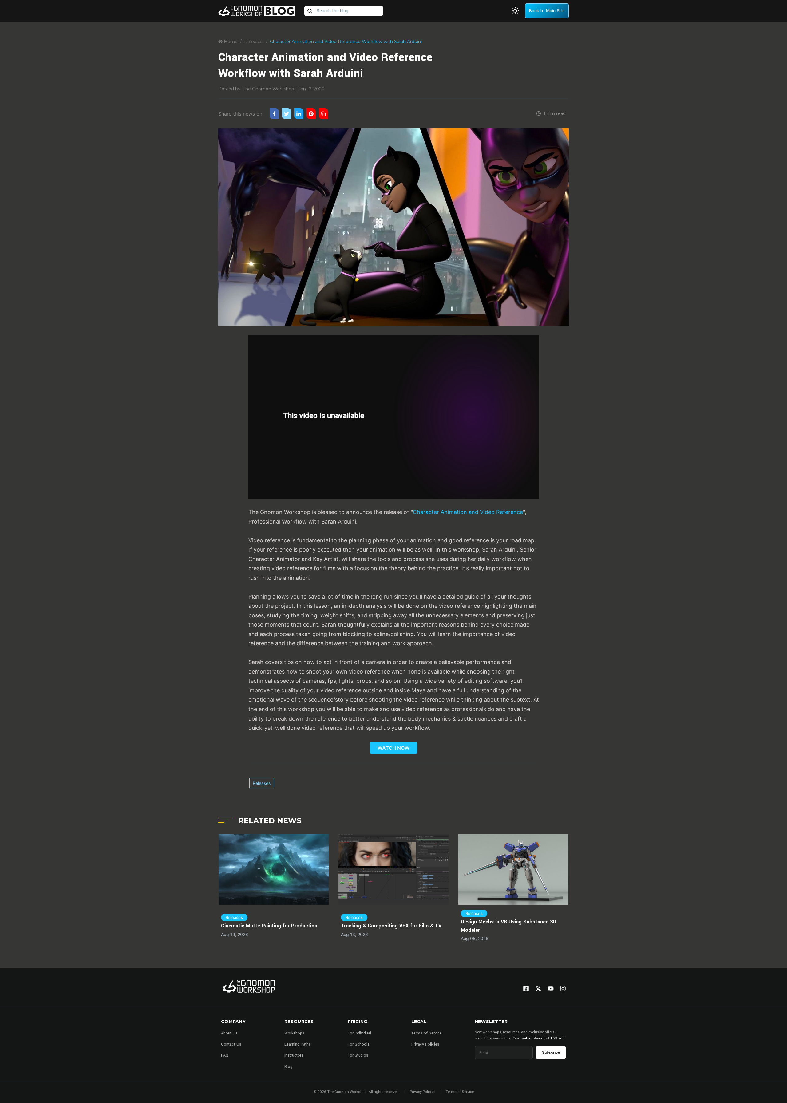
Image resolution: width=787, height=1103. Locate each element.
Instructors (293, 1055)
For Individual (359, 1033)
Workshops (294, 1033)
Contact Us (231, 1044)
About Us (229, 1033)
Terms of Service (426, 1033)
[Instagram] (563, 989)
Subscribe (551, 1052)
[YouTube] (551, 989)
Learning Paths (297, 1044)
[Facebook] (526, 989)
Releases (253, 41)
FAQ (224, 1055)
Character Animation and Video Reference (468, 512)
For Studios (358, 1055)
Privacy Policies (425, 1044)
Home (230, 41)
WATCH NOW (393, 748)
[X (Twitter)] (538, 989)
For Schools (359, 1044)
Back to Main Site (547, 11)
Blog (288, 1066)
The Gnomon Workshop (268, 89)
